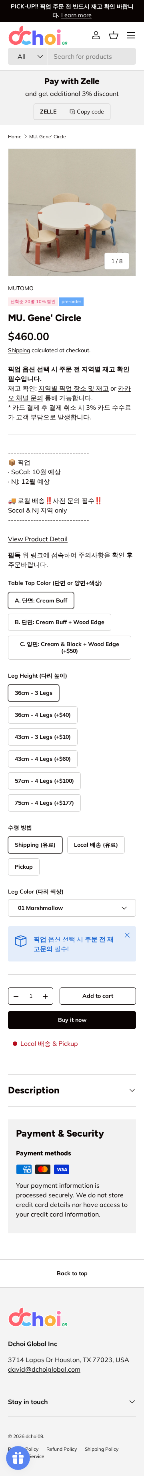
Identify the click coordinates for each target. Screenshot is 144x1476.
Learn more (76, 15)
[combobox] (72, 56)
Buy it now (72, 1019)
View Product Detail (38, 539)
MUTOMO (21, 288)
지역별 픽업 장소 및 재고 (73, 388)
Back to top (72, 1273)
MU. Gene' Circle (47, 136)
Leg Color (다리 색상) (36, 891)
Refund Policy (61, 1449)
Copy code (90, 111)
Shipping (19, 350)
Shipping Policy (101, 1449)
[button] (113, 35)
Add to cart (97, 995)
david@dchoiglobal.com (44, 1369)
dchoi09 (34, 1436)
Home (15, 136)
